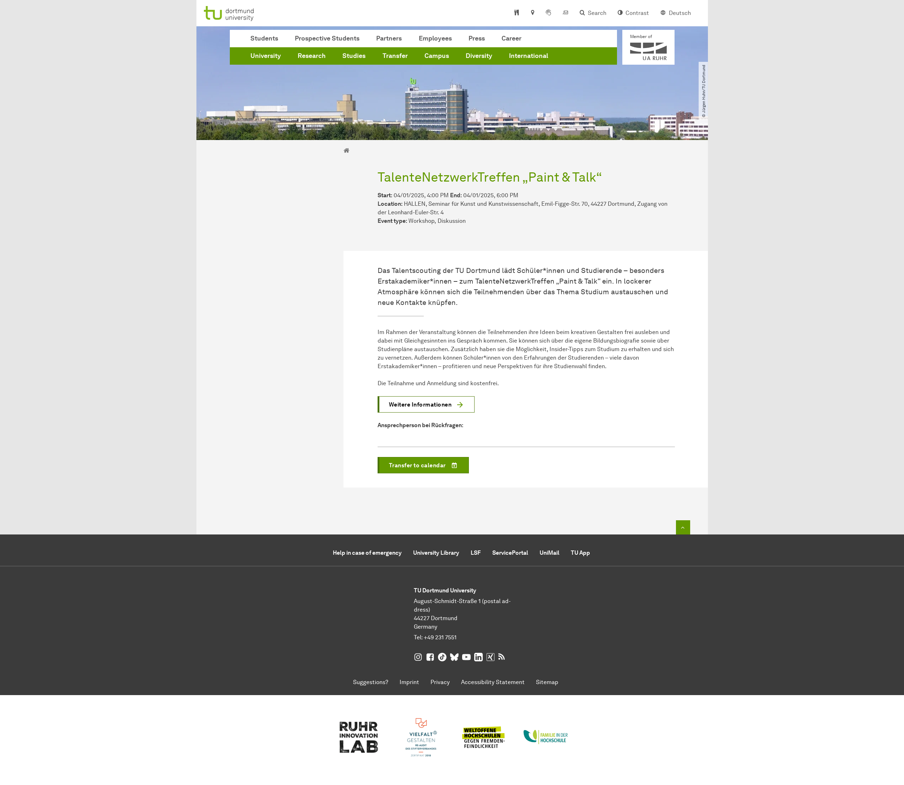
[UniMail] (565, 13)
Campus (436, 56)
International (528, 56)
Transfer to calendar (417, 465)
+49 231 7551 (440, 637)
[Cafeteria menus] (517, 13)
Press (477, 38)
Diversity (479, 56)
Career (511, 38)
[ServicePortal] (548, 13)
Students (264, 38)
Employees (435, 38)
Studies (354, 56)
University (265, 56)
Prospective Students (327, 38)
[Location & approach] (532, 13)
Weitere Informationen (420, 404)
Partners (389, 38)
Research (312, 56)
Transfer (395, 56)
